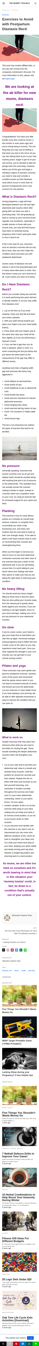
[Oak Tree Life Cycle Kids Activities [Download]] (19, 1300)
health (24, 970)
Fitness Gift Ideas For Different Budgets (15, 1240)
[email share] (7, 950)
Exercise (15, 10)
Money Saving (7, 1107)
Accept (30, 1338)
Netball (20, 1148)
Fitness (13, 1148)
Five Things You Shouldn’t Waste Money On (18, 1114)
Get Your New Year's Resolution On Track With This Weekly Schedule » (21, 932)
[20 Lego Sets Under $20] (19, 1262)
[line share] (25, 950)
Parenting (6, 1274)
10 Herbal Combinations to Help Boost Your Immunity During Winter (18, 1197)
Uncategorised (8, 1312)
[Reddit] (8, 899)
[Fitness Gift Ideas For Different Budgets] (19, 1221)
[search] (35, 3)
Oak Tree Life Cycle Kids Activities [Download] (17, 1319)
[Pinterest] (6, 899)
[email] (9, 1344)
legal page (10, 79)
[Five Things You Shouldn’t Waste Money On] (19, 995)
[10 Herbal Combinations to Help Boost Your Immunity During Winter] (19, 1177)
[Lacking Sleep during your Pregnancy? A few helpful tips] (19, 1058)
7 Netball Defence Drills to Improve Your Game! (18, 1155)
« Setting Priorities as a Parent (13, 942)
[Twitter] (5, 899)
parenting (31, 970)
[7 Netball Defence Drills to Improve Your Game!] (19, 1136)
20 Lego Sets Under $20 (16, 1279)
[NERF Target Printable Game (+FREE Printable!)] (19, 1027)
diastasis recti (7, 970)
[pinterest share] (12, 950)
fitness (16, 970)
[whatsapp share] (21, 950)
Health (4, 1189)
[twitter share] (3, 949)
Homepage (5, 10)
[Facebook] (3, 899)
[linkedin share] (16, 950)
